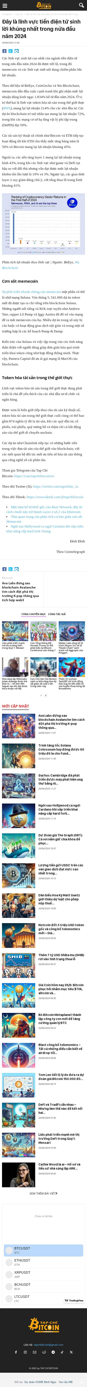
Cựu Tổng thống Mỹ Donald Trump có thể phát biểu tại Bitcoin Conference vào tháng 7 (42, 646)
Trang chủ (7, 14)
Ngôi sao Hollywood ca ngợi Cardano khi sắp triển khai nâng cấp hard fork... (59, 809)
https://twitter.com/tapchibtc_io (55, 486)
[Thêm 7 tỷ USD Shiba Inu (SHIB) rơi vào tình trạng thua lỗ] (18, 965)
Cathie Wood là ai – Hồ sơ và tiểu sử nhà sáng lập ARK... (59, 1166)
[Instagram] (25, 1352)
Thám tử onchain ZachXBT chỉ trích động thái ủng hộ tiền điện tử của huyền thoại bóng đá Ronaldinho (72, 683)
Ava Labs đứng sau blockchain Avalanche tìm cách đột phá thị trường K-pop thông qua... (61, 722)
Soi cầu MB (66, 1382)
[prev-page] (41, 695)
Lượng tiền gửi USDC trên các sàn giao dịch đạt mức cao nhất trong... (60, 869)
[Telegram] (17, 51)
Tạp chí (18, 14)
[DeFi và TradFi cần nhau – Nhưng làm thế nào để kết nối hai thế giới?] (18, 1115)
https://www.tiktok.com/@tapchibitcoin (55, 497)
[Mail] (34, 1352)
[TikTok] (62, 1352)
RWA (7, 108)
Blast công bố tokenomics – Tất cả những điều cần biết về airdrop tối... (60, 1049)
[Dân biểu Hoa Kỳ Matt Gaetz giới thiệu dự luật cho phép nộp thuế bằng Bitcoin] (18, 905)
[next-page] (46, 695)
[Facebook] (4, 51)
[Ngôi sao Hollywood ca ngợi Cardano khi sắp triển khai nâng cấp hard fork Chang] (18, 816)
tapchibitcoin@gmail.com (48, 1344)
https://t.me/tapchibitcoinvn (34, 476)
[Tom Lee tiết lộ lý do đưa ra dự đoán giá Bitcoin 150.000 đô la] (18, 1085)
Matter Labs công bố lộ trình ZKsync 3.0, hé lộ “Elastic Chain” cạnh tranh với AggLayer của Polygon (71, 647)
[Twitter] (10, 51)
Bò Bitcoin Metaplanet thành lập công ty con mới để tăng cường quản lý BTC (59, 1019)
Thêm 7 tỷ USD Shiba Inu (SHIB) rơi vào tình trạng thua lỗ (61, 957)
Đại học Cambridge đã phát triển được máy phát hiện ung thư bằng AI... (60, 779)
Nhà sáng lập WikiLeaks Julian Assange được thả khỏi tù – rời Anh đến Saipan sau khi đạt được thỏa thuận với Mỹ (14, 683)
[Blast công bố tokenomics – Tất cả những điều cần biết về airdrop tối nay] (18, 1055)
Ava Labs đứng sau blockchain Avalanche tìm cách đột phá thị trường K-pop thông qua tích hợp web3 (20, 591)
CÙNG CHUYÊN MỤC (33, 614)
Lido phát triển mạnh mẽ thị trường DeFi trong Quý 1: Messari (13, 645)
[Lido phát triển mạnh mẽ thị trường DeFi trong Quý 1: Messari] (15, 631)
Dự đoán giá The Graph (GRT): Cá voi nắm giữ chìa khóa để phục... (60, 839)
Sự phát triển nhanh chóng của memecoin (31, 292)
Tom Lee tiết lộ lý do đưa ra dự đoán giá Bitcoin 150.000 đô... (61, 1077)
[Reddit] (44, 1352)
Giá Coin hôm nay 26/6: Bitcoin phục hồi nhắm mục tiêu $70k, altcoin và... (61, 989)
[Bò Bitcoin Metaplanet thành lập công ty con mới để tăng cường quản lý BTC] (18, 1025)
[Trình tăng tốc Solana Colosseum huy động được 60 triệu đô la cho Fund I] (18, 756)
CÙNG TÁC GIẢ (57, 614)
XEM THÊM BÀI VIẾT (43, 1193)
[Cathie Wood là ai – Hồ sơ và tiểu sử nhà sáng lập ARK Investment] (18, 1175)
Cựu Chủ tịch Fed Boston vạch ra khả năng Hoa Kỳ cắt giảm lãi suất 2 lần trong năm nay (43, 682)
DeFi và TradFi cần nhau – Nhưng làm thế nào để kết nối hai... (60, 1109)
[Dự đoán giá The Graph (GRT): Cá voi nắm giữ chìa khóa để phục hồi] (18, 845)
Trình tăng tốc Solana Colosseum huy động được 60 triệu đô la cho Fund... (61, 749)
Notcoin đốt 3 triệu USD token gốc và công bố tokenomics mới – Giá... (61, 929)
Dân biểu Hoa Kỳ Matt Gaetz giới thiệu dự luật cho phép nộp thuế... (59, 899)
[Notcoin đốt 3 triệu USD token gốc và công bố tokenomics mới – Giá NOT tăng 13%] (18, 935)
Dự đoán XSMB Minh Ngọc (40, 1382)
